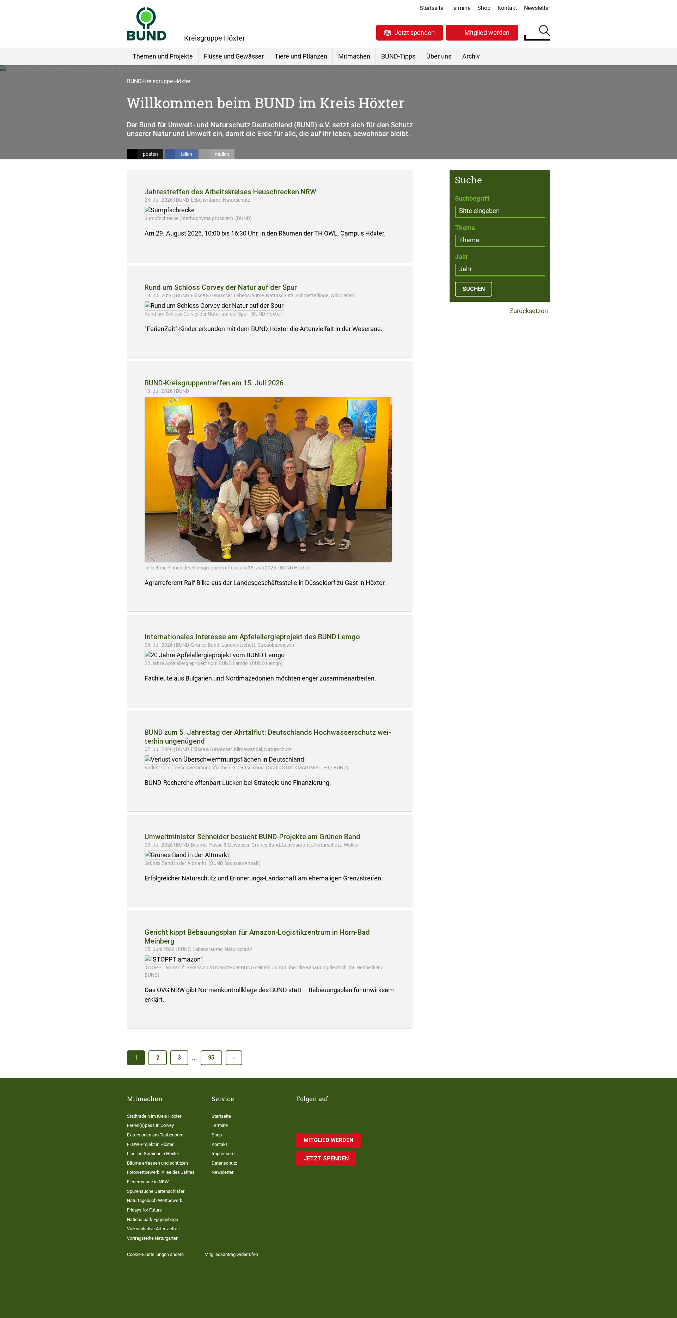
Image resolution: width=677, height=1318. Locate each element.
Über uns (438, 56)
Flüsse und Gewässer (234, 56)
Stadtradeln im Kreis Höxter (154, 1116)
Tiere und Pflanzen (301, 56)
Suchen (544, 31)
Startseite (431, 8)
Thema (465, 227)
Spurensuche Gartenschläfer (155, 1191)
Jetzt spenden (415, 32)
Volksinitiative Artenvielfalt (153, 1228)
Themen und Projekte (163, 56)
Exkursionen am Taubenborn (155, 1134)
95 (211, 1057)
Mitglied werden (487, 32)
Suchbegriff (472, 198)
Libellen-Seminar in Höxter (153, 1153)
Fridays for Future (144, 1210)
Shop (483, 8)
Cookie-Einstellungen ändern (155, 1254)
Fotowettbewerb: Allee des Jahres (161, 1172)
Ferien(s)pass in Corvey (150, 1125)
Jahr (461, 256)
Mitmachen (354, 56)
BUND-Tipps (398, 56)
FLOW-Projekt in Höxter (150, 1144)
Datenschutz (224, 1163)
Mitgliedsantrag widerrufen (231, 1254)
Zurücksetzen (528, 311)
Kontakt (507, 8)
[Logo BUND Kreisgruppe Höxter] (146, 24)
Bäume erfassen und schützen (157, 1163)
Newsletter (537, 8)
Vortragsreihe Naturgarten (152, 1238)
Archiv (471, 56)
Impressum (223, 1153)
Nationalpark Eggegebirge (152, 1219)
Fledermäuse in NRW (148, 1181)
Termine (460, 8)
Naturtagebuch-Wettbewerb (154, 1200)
